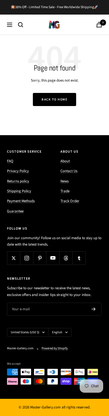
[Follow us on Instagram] (26, 258)
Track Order (69, 201)
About (65, 161)
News (64, 181)
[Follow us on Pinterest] (39, 258)
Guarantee (15, 211)
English (57, 332)
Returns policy (18, 181)
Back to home (54, 99)
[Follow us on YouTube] (52, 258)
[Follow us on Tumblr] (78, 258)
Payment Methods (21, 201)
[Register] (94, 309)
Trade (64, 191)
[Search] (20, 24)
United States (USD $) (25, 332)
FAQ (10, 161)
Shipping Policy (19, 191)
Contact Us (68, 171)
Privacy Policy (18, 171)
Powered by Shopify (55, 348)
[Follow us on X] (13, 258)
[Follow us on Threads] (65, 258)
